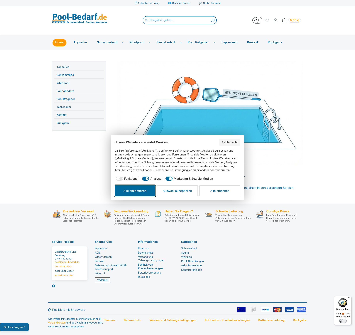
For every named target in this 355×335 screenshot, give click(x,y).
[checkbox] (126, 178)
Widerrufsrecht (103, 256)
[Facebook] (53, 285)
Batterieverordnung (149, 272)
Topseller (63, 66)
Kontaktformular (64, 275)
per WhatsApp (63, 266)
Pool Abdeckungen (192, 261)
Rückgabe (63, 123)
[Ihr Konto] (275, 20)
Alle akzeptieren (134, 191)
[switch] (342, 321)
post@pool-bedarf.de (67, 261)
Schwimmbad (65, 74)
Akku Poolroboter (191, 265)
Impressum (64, 106)
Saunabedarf (65, 91)
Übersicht (231, 142)
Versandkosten (57, 322)
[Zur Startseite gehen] (79, 19)
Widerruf (100, 273)
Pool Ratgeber (66, 98)
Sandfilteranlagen (191, 269)
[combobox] (176, 20)
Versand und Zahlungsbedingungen (172, 320)
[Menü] (349, 298)
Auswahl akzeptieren (177, 191)
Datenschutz (145, 252)
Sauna (185, 252)
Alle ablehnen (219, 191)
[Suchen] (212, 20)
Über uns (143, 248)
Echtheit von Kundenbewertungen (227, 320)
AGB (97, 252)
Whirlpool (63, 83)
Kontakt (62, 114)
